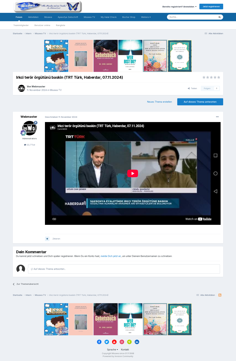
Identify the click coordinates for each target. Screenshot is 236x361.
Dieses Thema (205, 17)
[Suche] (219, 17)
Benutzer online (42, 25)
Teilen (193, 88)
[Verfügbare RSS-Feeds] (220, 295)
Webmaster (38, 86)
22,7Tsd (30, 144)
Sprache (112, 349)
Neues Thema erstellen (159, 101)
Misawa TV (89, 17)
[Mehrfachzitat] (47, 239)
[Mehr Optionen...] (217, 117)
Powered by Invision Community (118, 356)
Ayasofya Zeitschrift (68, 17)
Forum (19, 17)
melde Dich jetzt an (111, 256)
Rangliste (60, 25)
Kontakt (125, 349)
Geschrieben (61, 117)
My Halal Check (109, 17)
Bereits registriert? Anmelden (178, 6)
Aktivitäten (33, 17)
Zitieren (56, 238)
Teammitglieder (21, 25)
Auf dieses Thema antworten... (49, 269)
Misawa (48, 17)
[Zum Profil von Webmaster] (21, 88)
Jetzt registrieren (211, 6)
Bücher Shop (128, 17)
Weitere (145, 17)
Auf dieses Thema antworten (200, 101)
